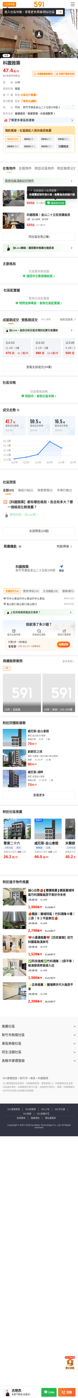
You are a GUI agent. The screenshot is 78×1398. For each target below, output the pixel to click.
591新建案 (30, 1109)
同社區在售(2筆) (39, 236)
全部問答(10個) (39, 531)
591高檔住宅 (43, 1114)
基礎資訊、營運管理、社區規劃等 (34, 113)
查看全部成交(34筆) (39, 367)
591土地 (45, 1109)
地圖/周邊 (63, 546)
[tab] (11, 320)
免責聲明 (21, 1118)
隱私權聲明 (50, 1118)
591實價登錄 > (11, 1078)
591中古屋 (60, 1109)
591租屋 (27, 1114)
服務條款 (35, 1118)
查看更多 (39, 795)
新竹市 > (25, 1078)
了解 (59, 12)
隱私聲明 (39, 1394)
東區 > (34, 1078)
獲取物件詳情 (57, 203)
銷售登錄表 (66, 319)
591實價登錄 (13, 1109)
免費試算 (63, 644)
